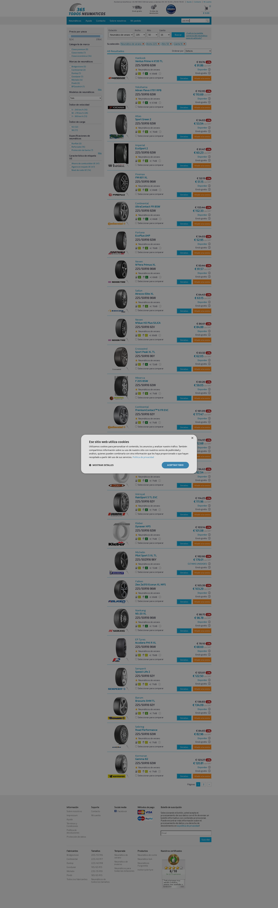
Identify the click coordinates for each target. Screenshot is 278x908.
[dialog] (139, 454)
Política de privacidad (143, 457)
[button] (101, 465)
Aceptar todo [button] (175, 465)
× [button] (192, 438)
